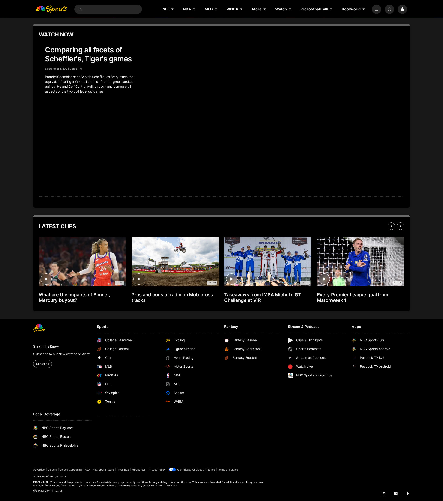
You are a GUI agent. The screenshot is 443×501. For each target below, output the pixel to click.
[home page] (51, 9)
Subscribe (42, 364)
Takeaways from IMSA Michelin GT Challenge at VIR (262, 297)
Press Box (123, 469)
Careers (52, 469)
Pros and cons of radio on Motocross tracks (172, 297)
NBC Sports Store (103, 469)
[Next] (400, 226)
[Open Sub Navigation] (172, 9)
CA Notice (209, 469)
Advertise (39, 469)
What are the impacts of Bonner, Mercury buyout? (74, 297)
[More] (376, 9)
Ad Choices (139, 469)
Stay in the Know (46, 346)
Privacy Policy (156, 469)
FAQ (87, 469)
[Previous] (391, 226)
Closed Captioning (71, 469)
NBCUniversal (57, 476)
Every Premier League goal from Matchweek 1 (352, 297)
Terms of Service (228, 469)
